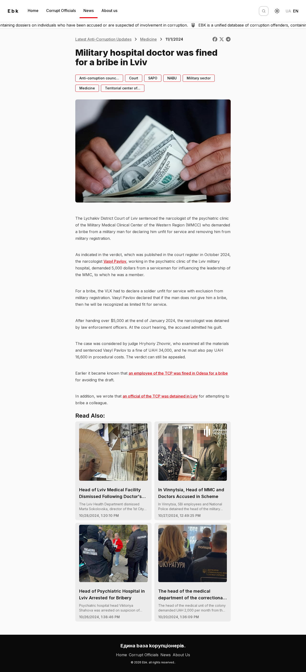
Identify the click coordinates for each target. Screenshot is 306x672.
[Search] (263, 11)
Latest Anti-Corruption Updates (103, 39)
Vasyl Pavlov (115, 261)
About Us (181, 654)
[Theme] (277, 11)
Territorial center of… (122, 88)
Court (133, 78)
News (88, 10)
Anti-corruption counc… (99, 78)
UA (288, 11)
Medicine (148, 39)
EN (295, 11)
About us (109, 10)
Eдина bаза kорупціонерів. (153, 646)
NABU (172, 78)
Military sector (199, 78)
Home (33, 10)
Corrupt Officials (61, 10)
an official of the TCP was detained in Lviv (160, 396)
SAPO (152, 78)
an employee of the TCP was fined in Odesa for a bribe (178, 373)
